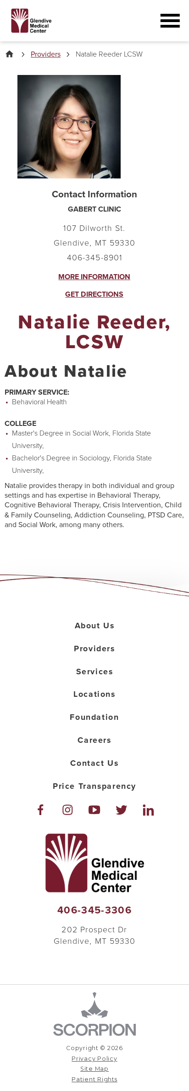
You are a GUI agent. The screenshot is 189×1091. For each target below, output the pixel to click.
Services (94, 672)
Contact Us (94, 763)
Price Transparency (94, 786)
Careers (94, 740)
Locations (94, 694)
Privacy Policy (94, 1058)
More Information (94, 277)
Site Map (94, 1068)
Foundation (94, 717)
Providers (46, 54)
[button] (170, 20)
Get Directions (94, 294)
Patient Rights (94, 1079)
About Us (95, 626)
